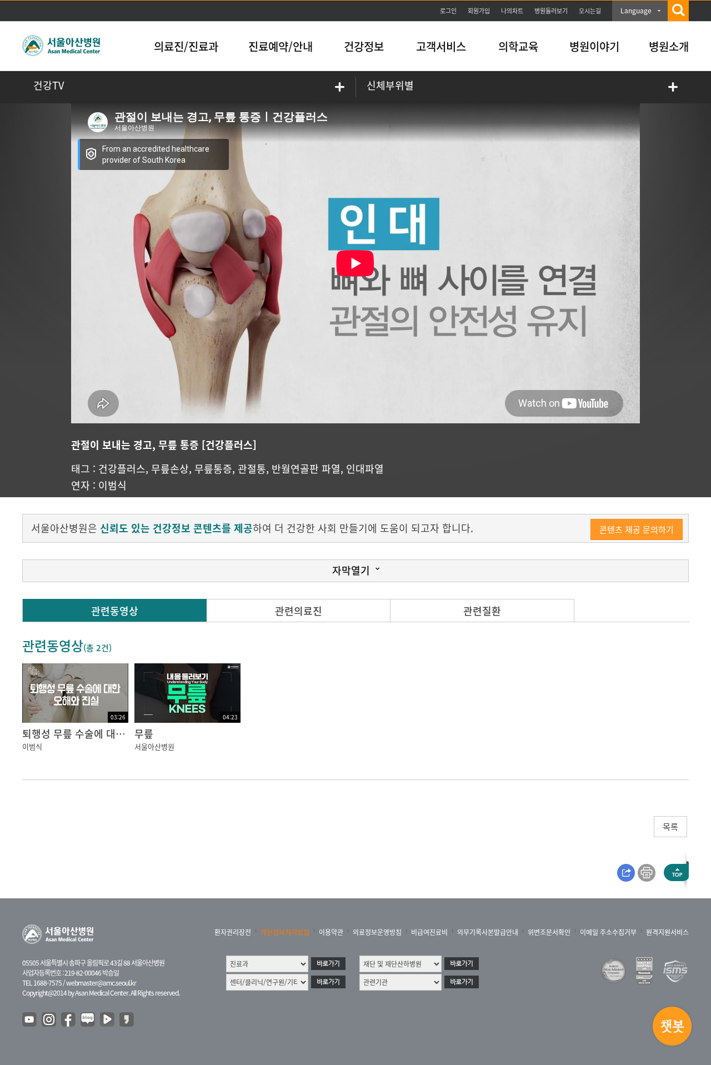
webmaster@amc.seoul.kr (101, 983)
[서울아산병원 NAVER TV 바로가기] (108, 1020)
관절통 (252, 468)
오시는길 (590, 11)
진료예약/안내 (280, 46)
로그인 (448, 11)
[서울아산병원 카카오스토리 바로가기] (127, 1020)
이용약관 (331, 932)
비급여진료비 (429, 932)
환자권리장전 (232, 932)
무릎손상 (170, 468)
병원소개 (669, 46)
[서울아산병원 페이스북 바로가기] (69, 1020)
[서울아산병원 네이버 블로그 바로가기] (88, 1020)
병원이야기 (594, 46)
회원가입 (479, 11)
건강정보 (364, 46)
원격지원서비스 (667, 932)
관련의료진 (298, 610)
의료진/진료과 (186, 46)
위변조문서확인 (549, 932)
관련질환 (482, 610)
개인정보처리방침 (285, 932)
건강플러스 (122, 468)
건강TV (48, 85)
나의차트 (512, 11)
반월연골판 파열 (306, 468)
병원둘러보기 (551, 11)
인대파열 (365, 468)
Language (636, 11)
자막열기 (351, 570)
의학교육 (518, 46)
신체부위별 (390, 85)
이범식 (112, 485)
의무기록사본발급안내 (487, 932)
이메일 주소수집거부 (608, 932)
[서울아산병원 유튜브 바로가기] (30, 1020)
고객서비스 (441, 46)
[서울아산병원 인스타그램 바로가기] (49, 1020)
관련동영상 (114, 610)
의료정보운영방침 (377, 932)
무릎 (143, 733)
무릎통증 (213, 468)
